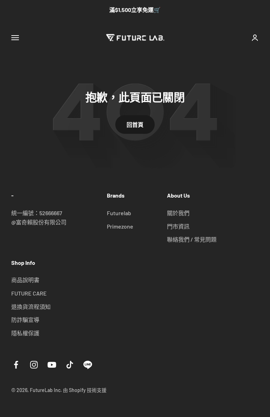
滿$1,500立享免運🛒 (135, 9)
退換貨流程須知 (31, 306)
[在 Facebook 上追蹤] (16, 364)
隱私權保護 (25, 333)
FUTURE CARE (29, 293)
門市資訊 (178, 226)
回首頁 (135, 124)
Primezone (120, 226)
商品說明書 (25, 279)
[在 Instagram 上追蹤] (34, 364)
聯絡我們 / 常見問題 (192, 239)
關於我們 (178, 213)
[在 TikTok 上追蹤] (70, 364)
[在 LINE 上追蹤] (87, 364)
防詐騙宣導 (25, 319)
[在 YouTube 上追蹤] (52, 364)
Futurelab (119, 213)
